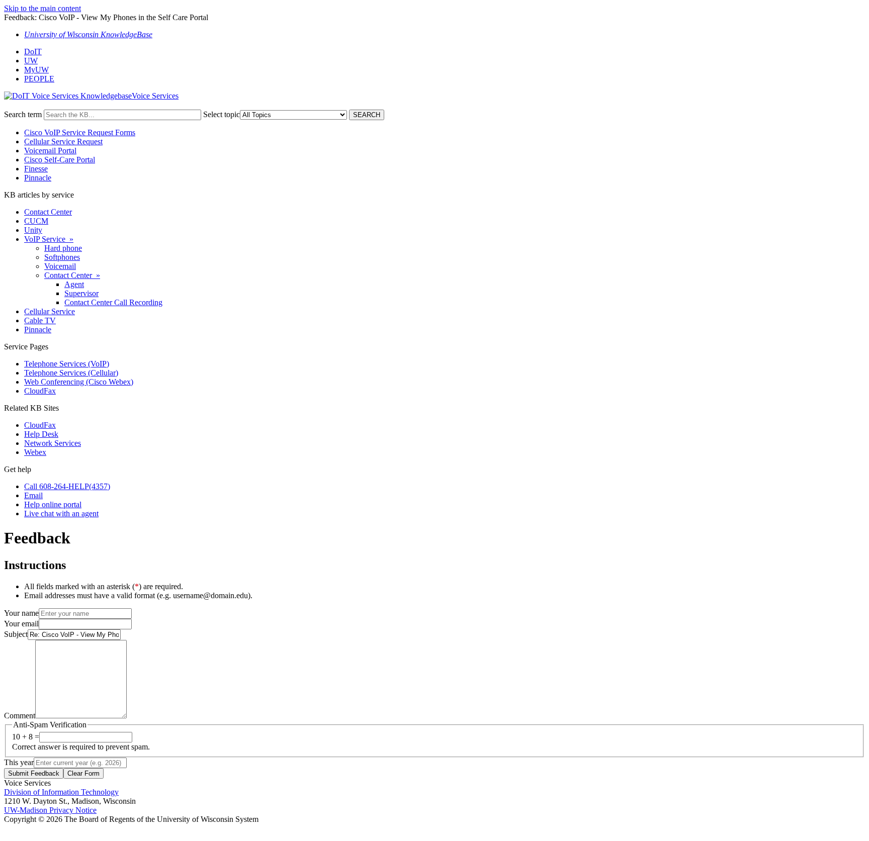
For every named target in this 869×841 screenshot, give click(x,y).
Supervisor (81, 293)
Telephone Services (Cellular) (71, 372)
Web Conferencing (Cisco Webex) (78, 382)
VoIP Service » (48, 239)
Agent (74, 284)
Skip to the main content (42, 8)
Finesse (36, 168)
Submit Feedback (33, 773)
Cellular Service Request (63, 141)
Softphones (62, 257)
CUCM (36, 221)
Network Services (52, 443)
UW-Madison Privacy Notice (50, 810)
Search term (23, 114)
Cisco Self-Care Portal (59, 159)
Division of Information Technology (61, 792)
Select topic (221, 114)
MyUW (36, 69)
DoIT (33, 51)
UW (31, 60)
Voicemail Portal (50, 150)
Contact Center (48, 212)
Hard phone (63, 248)
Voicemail (60, 266)
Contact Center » (72, 275)
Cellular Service (49, 311)
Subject (16, 634)
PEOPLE (39, 78)
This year (19, 762)
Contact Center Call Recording (113, 302)
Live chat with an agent (61, 513)
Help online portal (52, 504)
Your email (21, 623)
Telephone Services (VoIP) (66, 363)
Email (33, 495)
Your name (21, 613)
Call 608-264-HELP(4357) (67, 486)
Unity (33, 230)
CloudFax (40, 391)
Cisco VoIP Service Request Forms (79, 132)
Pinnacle (37, 177)
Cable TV (40, 320)
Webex (35, 452)
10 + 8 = (25, 736)
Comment (19, 715)
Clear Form (83, 773)
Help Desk (41, 434)
